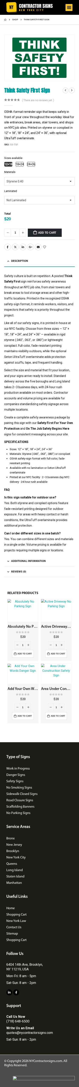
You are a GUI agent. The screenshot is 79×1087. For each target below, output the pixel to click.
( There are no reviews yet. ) (38, 100)
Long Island (14, 870)
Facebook (7, 247)
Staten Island (15, 876)
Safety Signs (14, 781)
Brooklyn (12, 851)
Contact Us (13, 927)
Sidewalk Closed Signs (21, 794)
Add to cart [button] (24, 653)
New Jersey (14, 845)
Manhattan (14, 883)
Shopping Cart (16, 914)
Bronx (10, 838)
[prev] (65, 90)
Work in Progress (18, 768)
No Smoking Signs (19, 787)
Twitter (15, 247)
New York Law (16, 921)
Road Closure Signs (19, 800)
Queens (11, 864)
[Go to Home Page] (5, 19)
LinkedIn (23, 247)
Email (38, 247)
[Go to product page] (23, 610)
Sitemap (12, 933)
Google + (30, 247)
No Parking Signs (18, 813)
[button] (69, 7)
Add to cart (47, 232)
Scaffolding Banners (20, 806)
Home (10, 908)
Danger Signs (15, 775)
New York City (16, 857)
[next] (72, 90)
